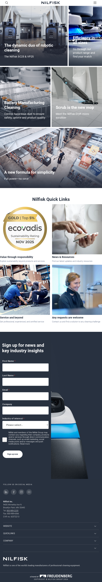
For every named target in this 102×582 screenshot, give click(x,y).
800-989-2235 (12, 510)
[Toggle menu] (95, 3)
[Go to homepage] (51, 3)
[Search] (6, 3)
